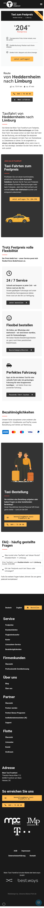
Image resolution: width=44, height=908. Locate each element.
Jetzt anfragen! (22, 59)
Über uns (8, 688)
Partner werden (11, 708)
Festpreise (9, 625)
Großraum (9, 752)
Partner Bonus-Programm (15, 713)
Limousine (9, 742)
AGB (15, 851)
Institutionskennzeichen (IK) (16, 718)
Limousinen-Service (13, 645)
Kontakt (33, 856)
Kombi (7, 747)
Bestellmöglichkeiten (13, 649)
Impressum (25, 851)
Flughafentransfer (12, 635)
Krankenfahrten (11, 630)
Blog (7, 684)
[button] (41, 4)
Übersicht (9, 664)
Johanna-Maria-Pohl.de (27, 894)
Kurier (7, 640)
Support (8, 723)
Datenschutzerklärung (16, 856)
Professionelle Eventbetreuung (17, 669)
